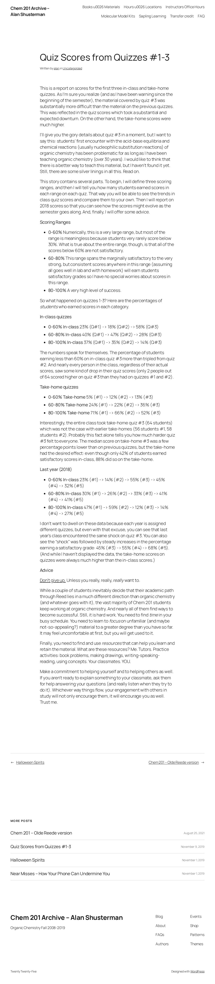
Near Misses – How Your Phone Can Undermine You (60, 873)
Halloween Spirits (30, 762)
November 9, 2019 (193, 847)
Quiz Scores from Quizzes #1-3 (40, 846)
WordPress (197, 971)
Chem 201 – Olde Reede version (174, 762)
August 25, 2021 (194, 833)
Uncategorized (72, 68)
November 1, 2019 (193, 860)
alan (56, 68)
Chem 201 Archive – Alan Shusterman (29, 11)
